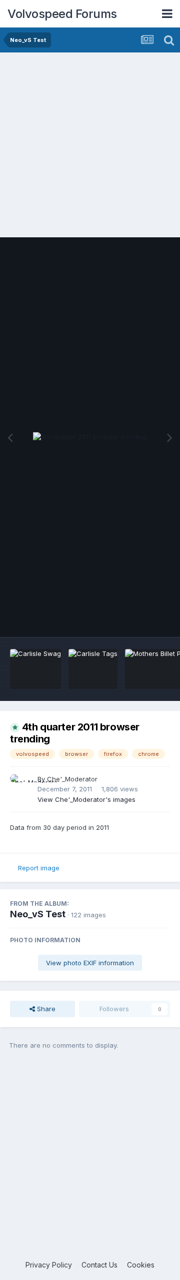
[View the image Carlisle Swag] (35, 669)
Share (45, 1009)
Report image (39, 868)
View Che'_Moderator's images (87, 799)
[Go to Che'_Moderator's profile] (21, 785)
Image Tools (138, 619)
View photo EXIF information (90, 963)
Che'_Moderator (72, 779)
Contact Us (100, 1265)
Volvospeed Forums (62, 13)
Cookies (140, 1265)
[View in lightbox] (90, 437)
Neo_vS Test (38, 914)
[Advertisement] (90, 147)
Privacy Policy (49, 1265)
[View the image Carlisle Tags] (93, 669)
